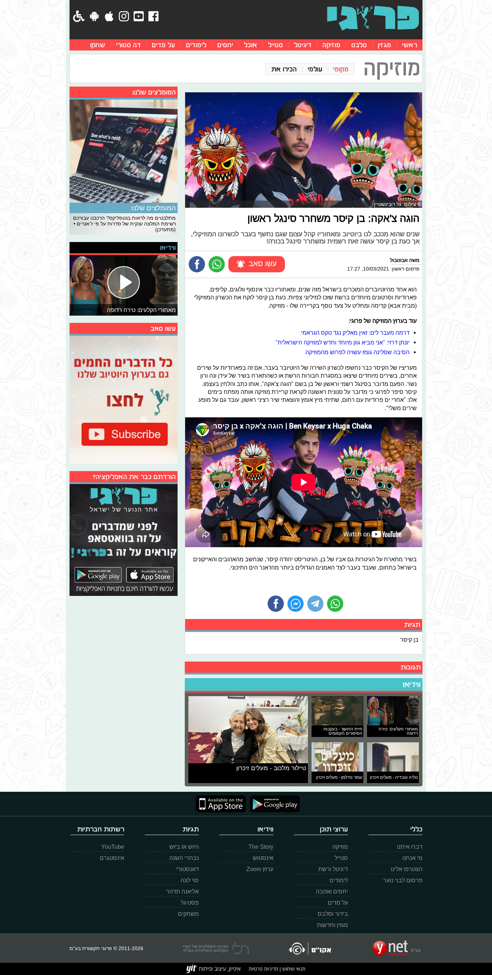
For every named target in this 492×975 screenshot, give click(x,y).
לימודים (196, 45)
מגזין (384, 45)
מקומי (341, 69)
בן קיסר (409, 639)
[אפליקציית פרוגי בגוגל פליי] (273, 803)
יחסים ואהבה (332, 891)
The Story (261, 847)
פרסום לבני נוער (402, 880)
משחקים (188, 914)
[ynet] (396, 948)
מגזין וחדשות (332, 925)
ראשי (409, 45)
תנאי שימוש (293, 968)
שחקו (97, 45)
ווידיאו (412, 684)
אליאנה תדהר (182, 891)
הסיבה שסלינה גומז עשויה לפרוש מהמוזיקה (357, 352)
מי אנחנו (412, 858)
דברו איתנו (409, 847)
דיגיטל (303, 45)
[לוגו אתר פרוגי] (373, 18)
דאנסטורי (187, 869)
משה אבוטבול (405, 260)
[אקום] (309, 948)
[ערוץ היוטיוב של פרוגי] (124, 399)
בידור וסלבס (333, 914)
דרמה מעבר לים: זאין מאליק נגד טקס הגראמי (355, 332)
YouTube (112, 847)
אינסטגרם (112, 858)
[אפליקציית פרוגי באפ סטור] (221, 803)
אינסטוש (263, 858)
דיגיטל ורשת (333, 869)
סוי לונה (189, 880)
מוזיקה (331, 45)
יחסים (225, 45)
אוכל (250, 45)
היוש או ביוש (184, 847)
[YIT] (214, 969)
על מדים (163, 45)
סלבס (359, 45)
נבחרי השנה (184, 858)
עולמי (315, 69)
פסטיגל (190, 903)
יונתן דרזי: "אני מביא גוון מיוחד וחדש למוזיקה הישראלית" (343, 342)
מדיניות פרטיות (263, 968)
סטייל (275, 45)
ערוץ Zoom (259, 869)
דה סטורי (128, 45)
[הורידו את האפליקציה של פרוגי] (124, 539)
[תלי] (216, 948)
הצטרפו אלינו (406, 869)
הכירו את (284, 69)
